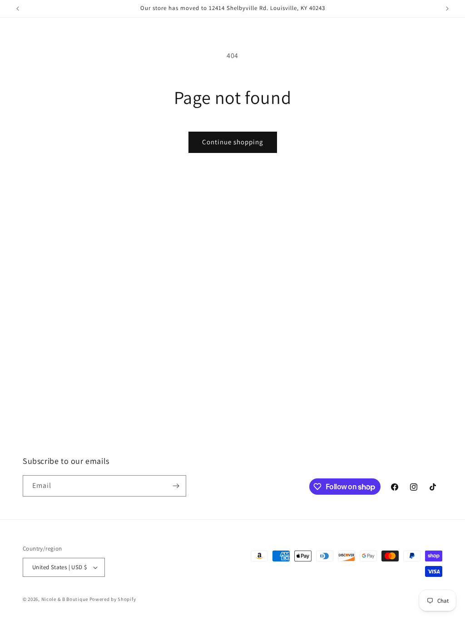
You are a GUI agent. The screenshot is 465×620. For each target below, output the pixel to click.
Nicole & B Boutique (65, 599)
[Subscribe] (176, 486)
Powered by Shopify (112, 599)
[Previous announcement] (18, 8)
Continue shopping (232, 142)
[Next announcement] (447, 8)
